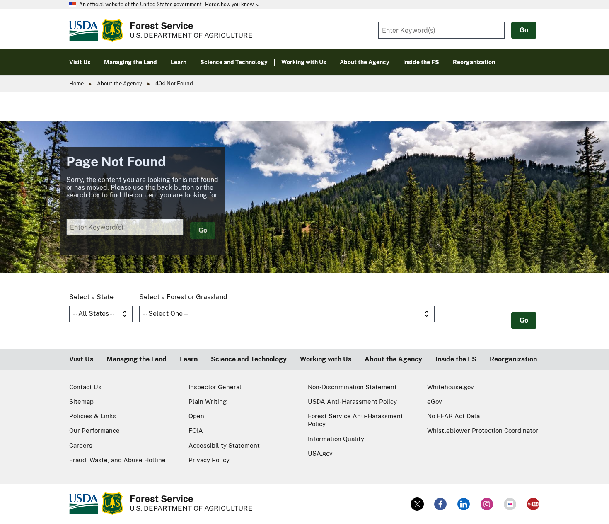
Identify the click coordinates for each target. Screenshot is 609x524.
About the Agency (119, 83)
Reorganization (513, 359)
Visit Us (81, 359)
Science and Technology (249, 359)
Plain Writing (207, 401)
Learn (189, 359)
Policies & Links (92, 416)
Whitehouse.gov (450, 387)
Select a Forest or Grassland (183, 297)
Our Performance (94, 430)
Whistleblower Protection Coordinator (482, 430)
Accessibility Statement (224, 445)
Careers (80, 445)
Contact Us (85, 387)
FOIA (195, 430)
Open (196, 416)
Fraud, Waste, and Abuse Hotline (117, 459)
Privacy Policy (209, 459)
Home (76, 83)
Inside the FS (455, 359)
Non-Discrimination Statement (352, 387)
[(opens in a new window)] (417, 504)
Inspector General (215, 387)
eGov (434, 401)
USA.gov (320, 453)
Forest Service (161, 25)
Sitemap (81, 401)
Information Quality (336, 438)
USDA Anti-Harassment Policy (352, 401)
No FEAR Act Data (453, 416)
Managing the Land (136, 359)
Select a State (91, 297)
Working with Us (325, 359)
